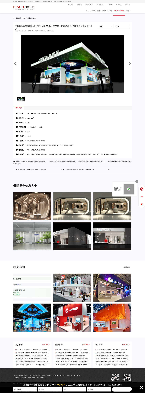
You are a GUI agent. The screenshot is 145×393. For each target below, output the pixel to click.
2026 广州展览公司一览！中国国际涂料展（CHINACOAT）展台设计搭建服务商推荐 (82, 365)
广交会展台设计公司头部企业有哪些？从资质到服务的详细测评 (75, 352)
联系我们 (118, 4)
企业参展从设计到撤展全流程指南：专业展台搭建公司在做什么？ (116, 365)
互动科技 (70, 4)
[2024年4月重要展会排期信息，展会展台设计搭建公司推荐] (112, 220)
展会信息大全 (100, 4)
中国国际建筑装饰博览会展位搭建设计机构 (62, 161)
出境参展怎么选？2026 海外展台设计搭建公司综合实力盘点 (34, 358)
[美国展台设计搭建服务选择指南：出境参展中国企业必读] (72, 331)
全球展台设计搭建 (95, 11)
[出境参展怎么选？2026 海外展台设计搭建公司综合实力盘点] (32, 331)
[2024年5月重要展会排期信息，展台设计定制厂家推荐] (72, 220)
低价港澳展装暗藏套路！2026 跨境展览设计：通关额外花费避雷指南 (37, 355)
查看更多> (127, 267)
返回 (109, 170)
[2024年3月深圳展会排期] (72, 250)
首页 (87, 11)
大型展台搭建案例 (119, 11)
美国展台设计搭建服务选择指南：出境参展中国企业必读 (33, 362)
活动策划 (79, 4)
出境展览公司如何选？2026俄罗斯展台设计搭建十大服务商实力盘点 (37, 352)
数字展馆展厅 (89, 4)
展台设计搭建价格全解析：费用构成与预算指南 (70, 355)
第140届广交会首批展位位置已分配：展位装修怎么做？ (33, 349)
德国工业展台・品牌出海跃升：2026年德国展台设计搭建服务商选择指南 (38, 365)
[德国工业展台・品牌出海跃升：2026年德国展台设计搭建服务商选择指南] (112, 331)
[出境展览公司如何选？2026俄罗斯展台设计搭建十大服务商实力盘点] (72, 301)
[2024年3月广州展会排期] (112, 250)
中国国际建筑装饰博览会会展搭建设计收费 (92, 161)
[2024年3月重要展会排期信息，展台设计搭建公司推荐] (32, 250)
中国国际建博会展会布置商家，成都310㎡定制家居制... (32, 170)
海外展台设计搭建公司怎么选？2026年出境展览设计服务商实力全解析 (118, 362)
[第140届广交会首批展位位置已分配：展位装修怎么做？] (32, 301)
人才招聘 (110, 4)
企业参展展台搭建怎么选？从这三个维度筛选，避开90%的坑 (75, 358)
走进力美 (128, 11)
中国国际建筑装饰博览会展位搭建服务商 (34, 161)
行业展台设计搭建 (107, 11)
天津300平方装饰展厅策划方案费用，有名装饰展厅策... (80, 170)
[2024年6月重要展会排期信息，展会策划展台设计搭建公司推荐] (32, 220)
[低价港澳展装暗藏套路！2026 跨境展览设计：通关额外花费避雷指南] (112, 301)
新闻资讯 (127, 4)
